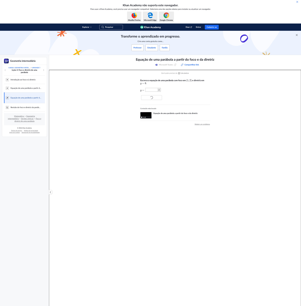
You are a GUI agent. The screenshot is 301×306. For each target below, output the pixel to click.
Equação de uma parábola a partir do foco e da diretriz (26, 88)
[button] (159, 89)
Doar (188, 27)
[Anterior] (5, 70)
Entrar (198, 27)
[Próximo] (43, 70)
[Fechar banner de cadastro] (296, 35)
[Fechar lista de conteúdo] (51, 192)
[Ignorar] (297, 2)
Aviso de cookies (14, 132)
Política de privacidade (31, 130)
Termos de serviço (16, 130)
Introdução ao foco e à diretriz (23, 80)
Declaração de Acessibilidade (31, 132)
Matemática (19, 116)
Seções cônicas (27, 119)
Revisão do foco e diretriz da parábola (26, 107)
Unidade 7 (36, 67)
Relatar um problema (202, 124)
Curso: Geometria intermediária (19, 67)
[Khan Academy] (150, 27)
